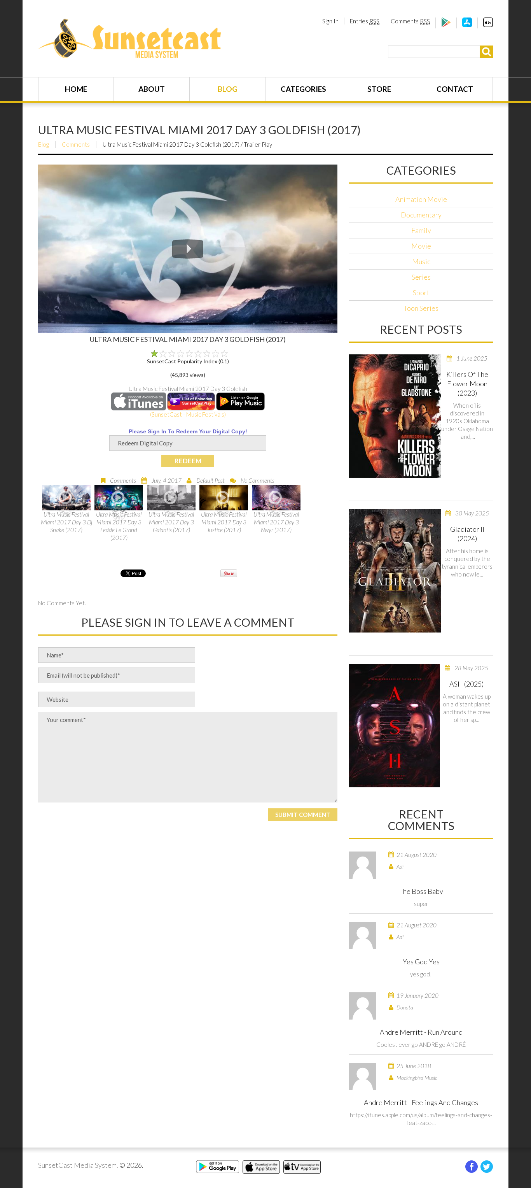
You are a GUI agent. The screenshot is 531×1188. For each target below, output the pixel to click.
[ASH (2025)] (394, 725)
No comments (257, 480)
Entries (364, 21)
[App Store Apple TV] (488, 24)
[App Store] (467, 24)
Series (421, 277)
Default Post (210, 480)
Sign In (330, 21)
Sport (421, 292)
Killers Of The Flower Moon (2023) (467, 383)
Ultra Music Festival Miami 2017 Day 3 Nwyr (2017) (276, 522)
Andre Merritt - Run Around (421, 1032)
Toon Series (420, 308)
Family (421, 230)
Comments (410, 21)
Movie (421, 246)
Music (421, 261)
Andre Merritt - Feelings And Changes (421, 1102)
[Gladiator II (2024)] (395, 571)
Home (76, 88)
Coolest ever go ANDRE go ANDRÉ (421, 1044)
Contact (455, 88)
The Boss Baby (421, 891)
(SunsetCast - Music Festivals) (188, 414)
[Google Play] (446, 24)
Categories (303, 88)
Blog (228, 88)
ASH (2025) (466, 684)
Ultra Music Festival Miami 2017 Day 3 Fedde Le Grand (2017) (118, 526)
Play (187, 249)
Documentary (421, 214)
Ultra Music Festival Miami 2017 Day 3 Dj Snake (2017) (66, 522)
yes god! (421, 974)
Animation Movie (421, 199)
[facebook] (471, 1166)
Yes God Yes (421, 961)
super (421, 903)
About (151, 88)
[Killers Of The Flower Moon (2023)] (395, 416)
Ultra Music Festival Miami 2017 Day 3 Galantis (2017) (171, 522)
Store (379, 88)
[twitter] (486, 1166)
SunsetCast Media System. (78, 1165)
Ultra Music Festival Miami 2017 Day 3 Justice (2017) (223, 522)
